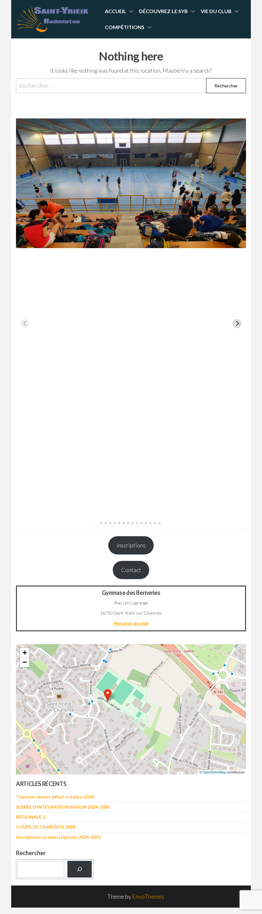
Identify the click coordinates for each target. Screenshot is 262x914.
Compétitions (124, 27)
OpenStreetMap (214, 772)
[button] (107, 695)
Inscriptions (131, 545)
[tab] (96, 523)
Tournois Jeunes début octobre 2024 (55, 796)
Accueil (115, 11)
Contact (131, 569)
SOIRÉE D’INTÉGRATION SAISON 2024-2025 (63, 807)
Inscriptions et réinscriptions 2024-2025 (58, 837)
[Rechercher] (79, 869)
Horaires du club (131, 623)
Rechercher (31, 852)
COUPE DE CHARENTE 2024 (45, 826)
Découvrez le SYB (163, 11)
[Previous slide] (24, 323)
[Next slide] (237, 323)
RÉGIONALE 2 (30, 817)
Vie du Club (216, 11)
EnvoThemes (148, 896)
